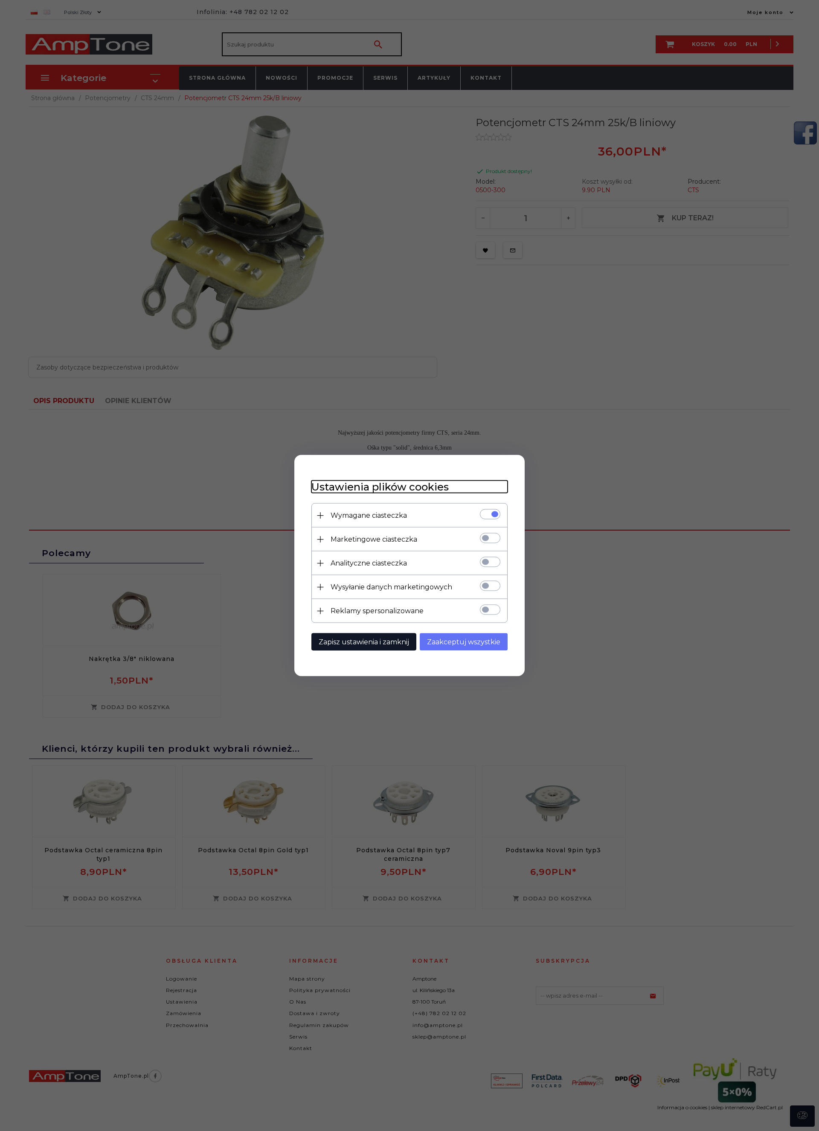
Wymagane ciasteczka (369, 515)
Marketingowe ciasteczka (374, 539)
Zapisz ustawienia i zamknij (364, 642)
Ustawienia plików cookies (380, 487)
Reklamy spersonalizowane (377, 611)
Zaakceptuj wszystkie (463, 642)
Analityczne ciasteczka (369, 563)
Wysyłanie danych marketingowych (391, 587)
